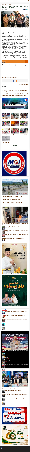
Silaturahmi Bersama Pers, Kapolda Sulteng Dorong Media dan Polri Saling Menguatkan (16, 394)
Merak (10, 77)
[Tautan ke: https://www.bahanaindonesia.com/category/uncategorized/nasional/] (28, 309)
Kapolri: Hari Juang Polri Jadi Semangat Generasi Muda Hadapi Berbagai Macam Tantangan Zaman (7, 91)
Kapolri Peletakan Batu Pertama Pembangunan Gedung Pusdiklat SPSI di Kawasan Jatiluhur (7, 93)
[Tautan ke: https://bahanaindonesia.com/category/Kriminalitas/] (28, 205)
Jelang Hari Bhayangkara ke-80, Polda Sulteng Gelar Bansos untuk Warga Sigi (12, 202)
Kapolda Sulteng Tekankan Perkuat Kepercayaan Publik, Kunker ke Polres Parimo (6, 126)
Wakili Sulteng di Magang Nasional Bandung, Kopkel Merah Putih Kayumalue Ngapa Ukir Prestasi (15, 118)
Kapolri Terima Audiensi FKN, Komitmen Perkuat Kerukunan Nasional (21, 88)
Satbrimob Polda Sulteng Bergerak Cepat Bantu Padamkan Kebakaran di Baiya (15, 126)
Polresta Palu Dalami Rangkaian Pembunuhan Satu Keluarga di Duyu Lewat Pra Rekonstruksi (24, 126)
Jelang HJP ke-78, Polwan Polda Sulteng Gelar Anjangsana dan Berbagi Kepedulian (14, 134)
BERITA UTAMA (3, 9)
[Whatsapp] (27, 9)
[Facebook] (13, 81)
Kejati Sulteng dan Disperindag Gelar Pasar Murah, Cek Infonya (8, 84)
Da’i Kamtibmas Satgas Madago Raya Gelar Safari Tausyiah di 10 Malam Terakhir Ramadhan (22, 84)
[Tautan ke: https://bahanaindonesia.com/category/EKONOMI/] (28, 178)
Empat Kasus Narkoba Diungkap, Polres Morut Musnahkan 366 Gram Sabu (14, 360)
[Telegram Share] (26, 9)
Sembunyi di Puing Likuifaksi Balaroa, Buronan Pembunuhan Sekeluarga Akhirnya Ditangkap (16, 230)
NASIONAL (6, 9)
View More (15, 145)
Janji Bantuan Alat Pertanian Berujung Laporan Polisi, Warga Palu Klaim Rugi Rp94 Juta (5, 142)
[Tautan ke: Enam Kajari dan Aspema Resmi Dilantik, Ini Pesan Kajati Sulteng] (3, 391)
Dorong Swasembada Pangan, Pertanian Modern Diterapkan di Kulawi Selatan (12, 196)
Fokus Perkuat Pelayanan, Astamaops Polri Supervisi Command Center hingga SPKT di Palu (16, 398)
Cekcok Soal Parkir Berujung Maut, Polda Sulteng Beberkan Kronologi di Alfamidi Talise (6, 118)
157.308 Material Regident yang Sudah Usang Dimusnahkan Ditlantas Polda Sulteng (14, 388)
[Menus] (1, 1)
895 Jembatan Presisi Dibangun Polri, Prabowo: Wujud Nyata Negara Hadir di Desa (15, 315)
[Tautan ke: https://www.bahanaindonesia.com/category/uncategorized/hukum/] (28, 332)
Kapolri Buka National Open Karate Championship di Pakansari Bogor (8, 95)
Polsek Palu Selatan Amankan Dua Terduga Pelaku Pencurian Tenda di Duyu (14, 238)
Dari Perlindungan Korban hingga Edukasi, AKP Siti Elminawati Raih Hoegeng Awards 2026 (16, 319)
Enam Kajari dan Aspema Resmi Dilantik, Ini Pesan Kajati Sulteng (13, 390)
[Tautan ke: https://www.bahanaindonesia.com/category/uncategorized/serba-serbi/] (28, 369)
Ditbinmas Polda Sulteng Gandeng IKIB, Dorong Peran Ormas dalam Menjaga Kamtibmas (6, 134)
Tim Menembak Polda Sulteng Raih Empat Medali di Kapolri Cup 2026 (11, 199)
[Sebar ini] (23, 9)
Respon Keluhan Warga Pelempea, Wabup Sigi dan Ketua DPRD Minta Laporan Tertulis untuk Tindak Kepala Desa (24, 134)
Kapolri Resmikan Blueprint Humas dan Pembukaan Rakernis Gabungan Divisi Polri (8, 88)
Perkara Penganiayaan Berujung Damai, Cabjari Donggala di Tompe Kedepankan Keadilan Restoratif (16, 357)
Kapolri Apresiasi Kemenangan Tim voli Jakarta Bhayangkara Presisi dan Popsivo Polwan (21, 91)
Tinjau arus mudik (14, 77)
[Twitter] (15, 81)
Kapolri (3, 77)
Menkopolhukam (7, 77)
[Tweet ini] (25, 9)
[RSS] (16, 81)
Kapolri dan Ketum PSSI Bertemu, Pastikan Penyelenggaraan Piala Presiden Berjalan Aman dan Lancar (21, 95)
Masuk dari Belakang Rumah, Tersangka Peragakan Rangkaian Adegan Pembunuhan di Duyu (24, 118)
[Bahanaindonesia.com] (1, 447)
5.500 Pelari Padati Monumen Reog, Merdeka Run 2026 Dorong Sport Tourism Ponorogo (16, 311)
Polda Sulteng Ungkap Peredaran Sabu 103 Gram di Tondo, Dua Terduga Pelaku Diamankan (16, 364)
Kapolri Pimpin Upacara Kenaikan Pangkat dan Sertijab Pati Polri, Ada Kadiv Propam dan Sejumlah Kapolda (21, 93)
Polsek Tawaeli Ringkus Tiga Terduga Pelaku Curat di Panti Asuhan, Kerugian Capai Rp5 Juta (16, 234)
